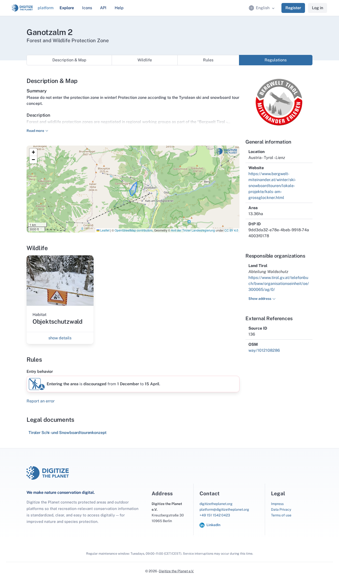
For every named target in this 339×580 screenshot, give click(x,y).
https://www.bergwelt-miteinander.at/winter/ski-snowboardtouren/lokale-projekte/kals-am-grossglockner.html (272, 185)
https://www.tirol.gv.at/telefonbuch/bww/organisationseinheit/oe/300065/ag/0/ (278, 283)
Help (119, 7)
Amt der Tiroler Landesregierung (193, 230)
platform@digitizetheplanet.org (224, 509)
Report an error (41, 401)
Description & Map (69, 60)
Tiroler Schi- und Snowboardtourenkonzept (67, 432)
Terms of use (281, 515)
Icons (87, 7)
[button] (33, 152)
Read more (35, 131)
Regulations (276, 60)
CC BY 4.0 (231, 230)
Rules (208, 60)
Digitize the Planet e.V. (176, 571)
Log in (317, 7)
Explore (67, 7)
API (103, 7)
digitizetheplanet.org (216, 504)
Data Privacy (281, 509)
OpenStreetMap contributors (134, 230)
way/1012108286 (264, 350)
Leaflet (104, 230)
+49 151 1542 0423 (215, 515)
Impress (277, 504)
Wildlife (144, 60)
